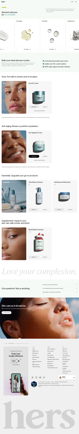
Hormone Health (11, 343)
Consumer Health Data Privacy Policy (44, 383)
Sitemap (52, 381)
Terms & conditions (41, 381)
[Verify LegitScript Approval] (34, 384)
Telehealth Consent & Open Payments (61, 381)
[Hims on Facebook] (32, 377)
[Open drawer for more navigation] (76, 1)
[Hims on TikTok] (44, 377)
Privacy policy (48, 381)
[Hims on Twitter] (36, 377)
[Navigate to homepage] (3, 1)
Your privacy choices (55, 383)
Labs (6, 343)
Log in (72, 1)
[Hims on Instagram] (40, 377)
